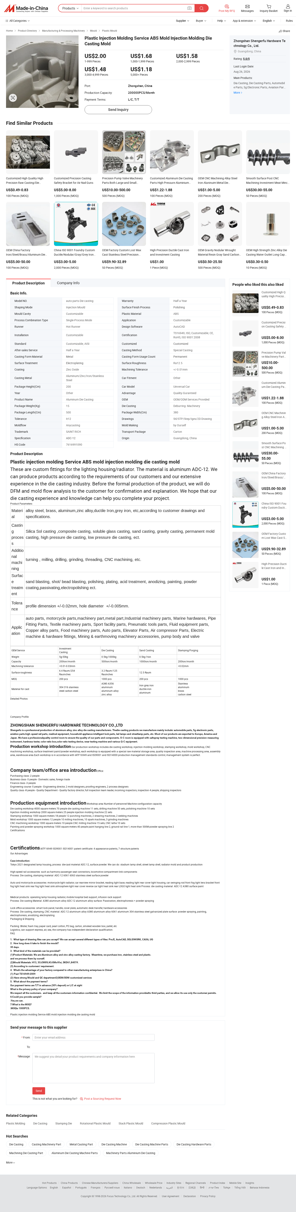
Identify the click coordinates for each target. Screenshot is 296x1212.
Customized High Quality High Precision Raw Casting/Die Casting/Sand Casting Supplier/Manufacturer (274, 294)
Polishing (179, 307)
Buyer (199, 21)
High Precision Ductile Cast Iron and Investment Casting (274, 566)
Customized (180, 344)
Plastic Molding (15, 1123)
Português (81, 1187)
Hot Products (49, 1182)
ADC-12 (71, 438)
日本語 (192, 1187)
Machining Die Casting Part (26, 1153)
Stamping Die (63, 1123)
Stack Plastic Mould (131, 1123)
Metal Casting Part (81, 1144)
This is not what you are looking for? (54, 1099)
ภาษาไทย (214, 1187)
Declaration (189, 1196)
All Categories (18, 21)
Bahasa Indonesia (259, 1187)
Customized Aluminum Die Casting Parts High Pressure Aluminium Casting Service (274, 385)
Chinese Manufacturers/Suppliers (100, 1182)
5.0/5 (246, 58)
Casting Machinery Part (46, 1144)
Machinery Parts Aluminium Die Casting (130, 1153)
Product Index (217, 1182)
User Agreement (170, 1196)
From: (25, 1037)
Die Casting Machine (114, 1144)
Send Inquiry (118, 109)
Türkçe (226, 1187)
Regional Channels (195, 1182)
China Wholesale (131, 1182)
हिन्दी (202, 1187)
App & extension (243, 21)
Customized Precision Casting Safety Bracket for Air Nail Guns (274, 324)
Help (220, 21)
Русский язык (112, 1187)
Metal (69, 356)
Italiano (128, 1187)
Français (95, 1187)
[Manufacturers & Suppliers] (26, 8)
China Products (69, 1182)
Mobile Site (235, 1182)
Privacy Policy (207, 1196)
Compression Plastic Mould (168, 1123)
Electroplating (74, 363)
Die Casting (40, 1123)
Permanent (180, 356)
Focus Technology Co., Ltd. (122, 1196)
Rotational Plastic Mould (95, 1123)
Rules (289, 21)
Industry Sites (174, 1182)
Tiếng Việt (240, 1187)
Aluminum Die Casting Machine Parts (75, 1153)
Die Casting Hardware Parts (194, 1144)
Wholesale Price (153, 1182)
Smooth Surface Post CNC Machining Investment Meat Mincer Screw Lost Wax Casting (274, 445)
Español (66, 1187)
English (54, 1187)
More (237, 92)
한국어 (180, 1187)
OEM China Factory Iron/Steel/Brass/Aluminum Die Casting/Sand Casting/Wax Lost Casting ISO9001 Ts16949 (274, 475)
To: (28, 1047)
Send (39, 1091)
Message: (23, 1056)
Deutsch (140, 1187)
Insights (249, 1182)
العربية (169, 1187)
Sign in (288, 10)
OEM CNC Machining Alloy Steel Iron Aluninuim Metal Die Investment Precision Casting (274, 415)
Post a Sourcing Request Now (100, 1099)
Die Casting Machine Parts (151, 1144)
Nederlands (155, 1187)
